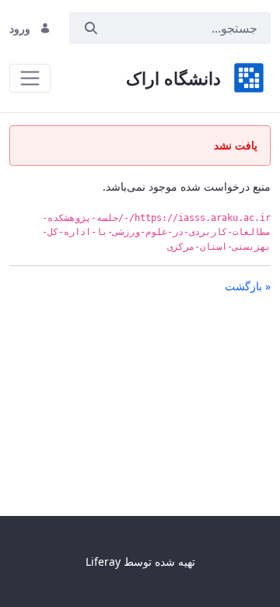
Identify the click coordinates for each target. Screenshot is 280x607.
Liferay (103, 561)
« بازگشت (248, 286)
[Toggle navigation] (30, 78)
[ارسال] (91, 28)
